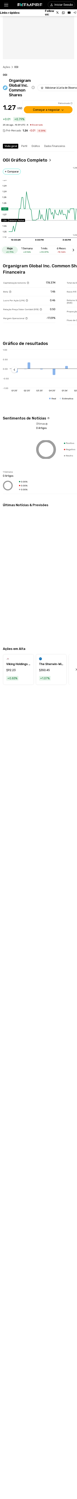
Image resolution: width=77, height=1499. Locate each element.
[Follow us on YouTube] (69, 13)
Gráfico (36, 146)
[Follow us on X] (58, 13)
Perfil (24, 146)
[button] (6, 5)
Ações (6, 67)
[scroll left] (72, 669)
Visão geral (10, 146)
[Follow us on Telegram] (75, 13)
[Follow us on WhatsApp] (63, 13)
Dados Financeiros (54, 146)
